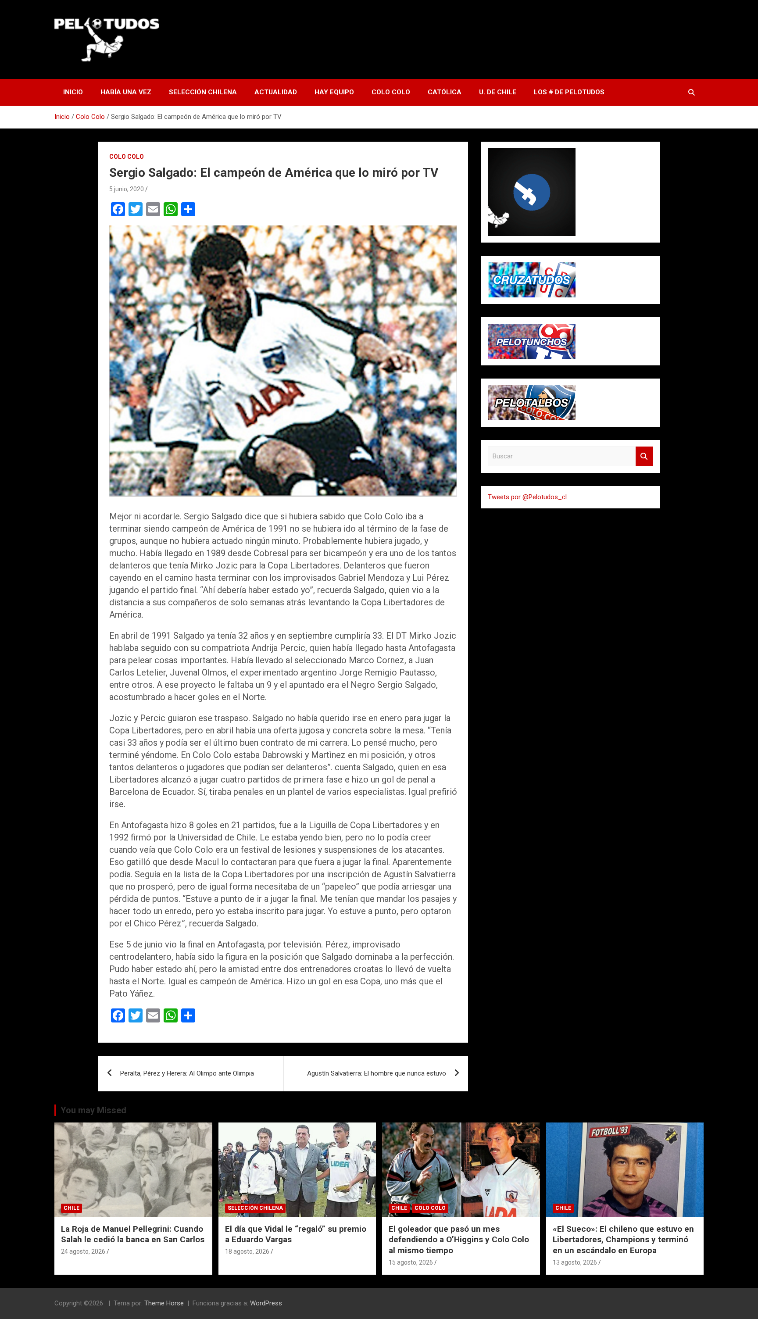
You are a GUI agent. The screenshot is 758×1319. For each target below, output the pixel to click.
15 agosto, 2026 (411, 1262)
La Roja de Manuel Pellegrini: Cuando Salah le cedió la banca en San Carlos (132, 1234)
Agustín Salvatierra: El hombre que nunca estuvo (376, 1073)
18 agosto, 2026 (247, 1251)
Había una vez (125, 92)
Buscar (644, 456)
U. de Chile (497, 92)
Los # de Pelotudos (569, 92)
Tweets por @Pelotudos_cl (527, 497)
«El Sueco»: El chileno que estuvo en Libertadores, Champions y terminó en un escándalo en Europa (623, 1239)
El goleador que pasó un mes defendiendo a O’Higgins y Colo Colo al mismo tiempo (459, 1239)
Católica (444, 92)
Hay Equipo (334, 92)
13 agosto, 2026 (575, 1262)
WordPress (266, 1303)
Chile (71, 1208)
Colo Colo (391, 92)
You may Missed (93, 1110)
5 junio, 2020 (126, 189)
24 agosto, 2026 (83, 1251)
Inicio (73, 92)
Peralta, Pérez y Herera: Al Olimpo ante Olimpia (187, 1073)
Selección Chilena (203, 92)
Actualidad (275, 92)
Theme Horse (164, 1303)
